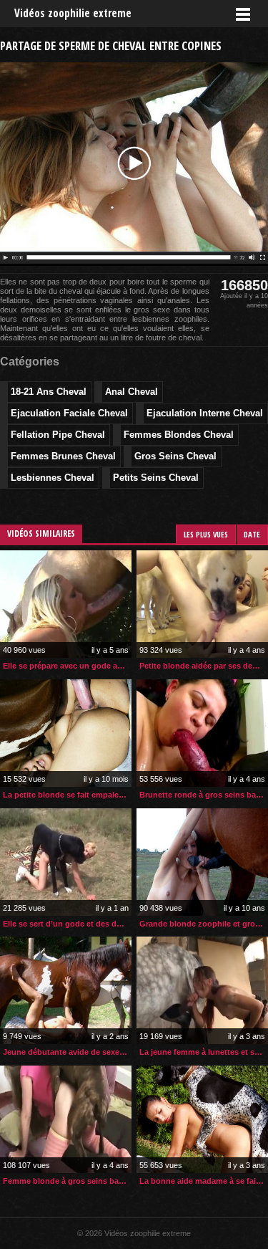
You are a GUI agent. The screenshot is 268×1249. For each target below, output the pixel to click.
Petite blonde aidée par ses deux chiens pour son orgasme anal (203, 665)
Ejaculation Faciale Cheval (69, 413)
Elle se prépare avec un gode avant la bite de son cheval (67, 665)
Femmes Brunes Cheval (63, 456)
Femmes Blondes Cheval (179, 434)
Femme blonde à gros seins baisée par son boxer (67, 1181)
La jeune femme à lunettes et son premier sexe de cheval (203, 1052)
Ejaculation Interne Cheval (205, 413)
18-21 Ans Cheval (48, 391)
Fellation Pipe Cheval (58, 434)
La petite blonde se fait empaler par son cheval (67, 794)
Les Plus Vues (206, 534)
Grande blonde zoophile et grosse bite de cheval (203, 923)
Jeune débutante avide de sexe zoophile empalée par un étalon (67, 1052)
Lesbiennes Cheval (52, 477)
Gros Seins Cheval (175, 456)
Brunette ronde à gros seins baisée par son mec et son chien (203, 794)
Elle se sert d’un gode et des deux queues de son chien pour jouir (67, 923)
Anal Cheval (131, 391)
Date (252, 534)
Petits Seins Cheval (156, 477)
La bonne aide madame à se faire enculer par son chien (203, 1181)
